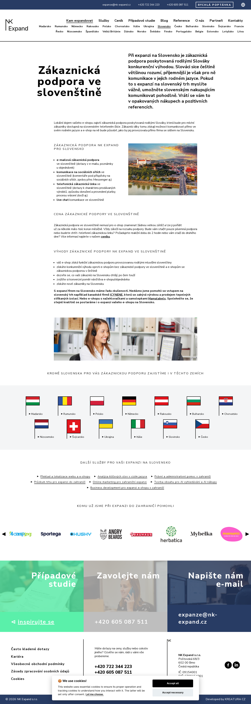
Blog (164, 21)
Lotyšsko (228, 31)
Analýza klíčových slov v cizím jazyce (122, 476)
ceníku (105, 237)
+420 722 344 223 (148, 4)
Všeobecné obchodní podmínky (37, 664)
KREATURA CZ (235, 699)
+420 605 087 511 (177, 4)
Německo (77, 26)
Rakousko (93, 26)
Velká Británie (111, 31)
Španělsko (92, 31)
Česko (178, 26)
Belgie (199, 31)
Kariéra (17, 656)
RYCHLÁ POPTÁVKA (214, 5)
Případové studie (141, 21)
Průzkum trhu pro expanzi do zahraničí (59, 482)
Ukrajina (149, 26)
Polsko (107, 26)
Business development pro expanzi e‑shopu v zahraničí (127, 487)
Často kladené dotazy (30, 649)
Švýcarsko (224, 26)
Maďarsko (45, 26)
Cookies (17, 679)
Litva (240, 31)
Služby (103, 21)
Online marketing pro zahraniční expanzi (120, 482)
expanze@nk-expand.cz (117, 4)
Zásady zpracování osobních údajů (40, 671)
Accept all (173, 683)
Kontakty (235, 21)
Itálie (136, 26)
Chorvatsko (122, 26)
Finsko (168, 31)
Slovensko (164, 26)
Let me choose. (95, 694)
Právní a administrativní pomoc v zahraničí (183, 476)
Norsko (141, 31)
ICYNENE (116, 295)
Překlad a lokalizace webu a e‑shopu (65, 476)
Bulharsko (192, 26)
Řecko (59, 31)
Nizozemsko (74, 31)
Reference (181, 21)
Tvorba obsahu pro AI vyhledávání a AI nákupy (185, 482)
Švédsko (155, 31)
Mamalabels (157, 299)
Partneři (216, 21)
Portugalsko (184, 31)
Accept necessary (173, 692)
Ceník (118, 21)
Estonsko (213, 31)
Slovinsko (208, 26)
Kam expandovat (79, 21)
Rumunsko (61, 26)
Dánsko (129, 31)
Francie (239, 26)
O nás (199, 21)
